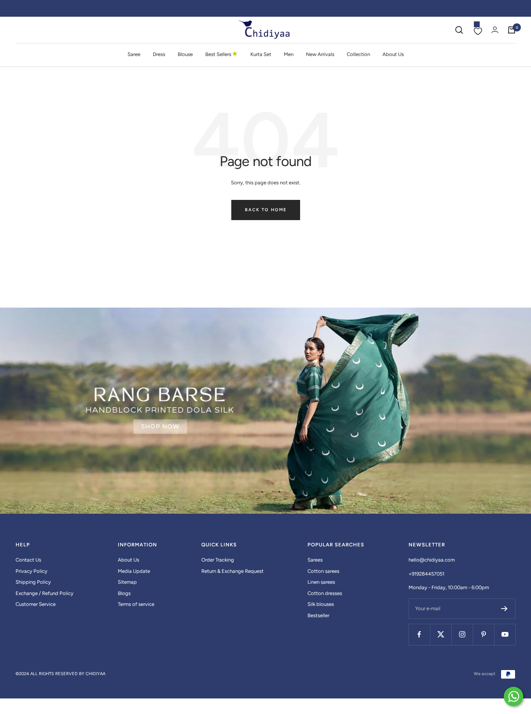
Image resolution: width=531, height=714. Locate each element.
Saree (134, 54)
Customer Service (36, 604)
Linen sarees (321, 582)
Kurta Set (260, 54)
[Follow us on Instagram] (462, 634)
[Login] (494, 29)
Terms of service (136, 604)
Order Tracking (217, 560)
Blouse (185, 54)
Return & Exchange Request (232, 571)
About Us (393, 54)
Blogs (124, 593)
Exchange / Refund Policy (44, 593)
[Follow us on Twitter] (440, 634)
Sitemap (127, 582)
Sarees (315, 560)
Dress (159, 54)
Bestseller (318, 615)
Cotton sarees (323, 571)
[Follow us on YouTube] (504, 634)
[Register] (504, 608)
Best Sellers (221, 54)
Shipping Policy (33, 582)
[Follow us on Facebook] (419, 634)
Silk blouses (320, 604)
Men (288, 54)
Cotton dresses (324, 593)
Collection (358, 54)
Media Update (134, 571)
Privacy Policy (31, 571)
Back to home (265, 209)
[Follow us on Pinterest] (483, 634)
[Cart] (511, 29)
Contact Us (28, 560)
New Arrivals (320, 54)
